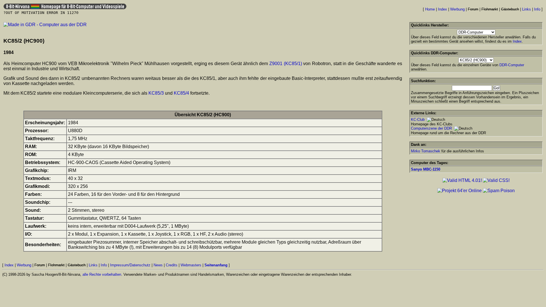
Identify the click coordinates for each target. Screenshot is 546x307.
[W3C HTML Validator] (462, 180)
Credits (171, 265)
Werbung (457, 9)
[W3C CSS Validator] (496, 180)
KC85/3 (156, 93)
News (158, 265)
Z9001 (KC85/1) (285, 63)
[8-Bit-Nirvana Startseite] (65, 7)
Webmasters (191, 265)
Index (442, 9)
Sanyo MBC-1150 (425, 169)
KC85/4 (181, 93)
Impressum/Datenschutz (130, 265)
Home (430, 9)
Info (537, 9)
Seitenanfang (216, 265)
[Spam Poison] (499, 190)
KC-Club (418, 119)
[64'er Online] (459, 190)
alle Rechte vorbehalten (101, 274)
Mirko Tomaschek (425, 151)
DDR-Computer (511, 65)
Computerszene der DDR (431, 128)
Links (526, 9)
